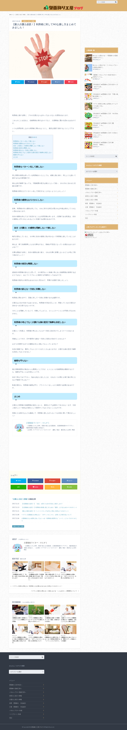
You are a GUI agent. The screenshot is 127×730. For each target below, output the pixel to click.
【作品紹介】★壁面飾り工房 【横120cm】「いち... (103, 124)
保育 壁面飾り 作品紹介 (93, 203)
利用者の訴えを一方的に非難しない (25, 150)
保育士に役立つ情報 (91, 196)
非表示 (34, 137)
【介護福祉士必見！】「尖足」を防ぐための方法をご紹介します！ (42, 503)
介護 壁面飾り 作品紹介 (93, 207)
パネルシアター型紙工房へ (93, 192)
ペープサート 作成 (91, 214)
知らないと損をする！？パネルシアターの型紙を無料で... (105, 66)
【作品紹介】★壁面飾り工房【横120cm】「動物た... (103, 143)
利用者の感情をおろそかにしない (24, 143)
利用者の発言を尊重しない (22, 148)
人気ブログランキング (91, 237)
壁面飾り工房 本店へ (91, 185)
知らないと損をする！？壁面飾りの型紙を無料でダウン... (105, 57)
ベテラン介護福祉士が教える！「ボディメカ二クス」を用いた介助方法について (47, 514)
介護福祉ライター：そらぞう (37, 423)
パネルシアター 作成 (91, 211)
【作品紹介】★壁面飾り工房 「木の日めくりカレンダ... (105, 114)
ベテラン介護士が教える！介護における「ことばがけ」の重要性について (54, 591)
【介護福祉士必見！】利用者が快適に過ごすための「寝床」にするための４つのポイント (49, 507)
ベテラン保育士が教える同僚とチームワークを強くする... (105, 105)
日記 (86, 218)
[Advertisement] (30, 98)
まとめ (15, 157)
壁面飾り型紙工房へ (91, 189)
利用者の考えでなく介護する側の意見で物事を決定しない (32, 152)
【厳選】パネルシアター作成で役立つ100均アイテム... (104, 76)
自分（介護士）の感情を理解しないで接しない (29, 146)
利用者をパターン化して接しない (24, 141)
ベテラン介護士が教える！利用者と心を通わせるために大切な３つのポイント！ (37, 586)
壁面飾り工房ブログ (37, 727)
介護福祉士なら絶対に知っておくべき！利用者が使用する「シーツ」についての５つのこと (49, 519)
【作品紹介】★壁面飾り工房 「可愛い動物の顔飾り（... (105, 95)
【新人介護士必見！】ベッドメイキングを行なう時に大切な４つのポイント (45, 511)
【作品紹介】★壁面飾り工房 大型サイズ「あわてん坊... (105, 85)
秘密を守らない (18, 155)
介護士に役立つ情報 (20, 499)
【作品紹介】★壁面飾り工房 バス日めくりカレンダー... (105, 134)
